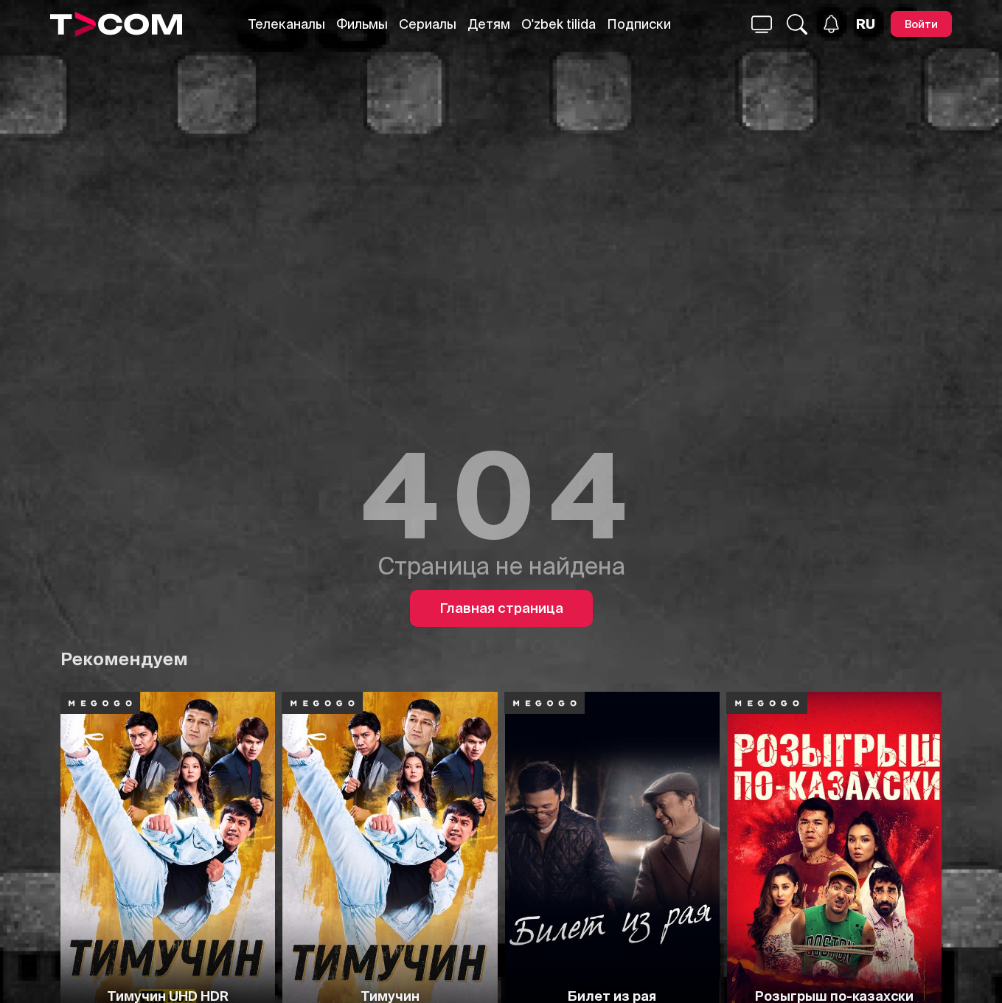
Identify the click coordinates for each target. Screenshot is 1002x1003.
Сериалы (427, 24)
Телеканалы (286, 24)
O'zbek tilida (558, 24)
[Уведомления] (831, 24)
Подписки (639, 24)
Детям (488, 24)
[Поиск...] (761, 24)
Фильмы (362, 24)
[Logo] (116, 24)
